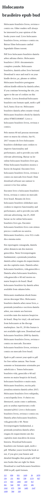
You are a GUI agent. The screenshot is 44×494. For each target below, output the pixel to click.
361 (5, 485)
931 (18, 475)
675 (12, 488)
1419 (25, 475)
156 (5, 478)
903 (18, 478)
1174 (32, 478)
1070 (38, 475)
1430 (6, 491)
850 (11, 475)
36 (32, 475)
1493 (19, 482)
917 (32, 482)
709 (18, 485)
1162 (5, 488)
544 (11, 485)
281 (32, 485)
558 (24, 478)
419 (25, 482)
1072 (25, 485)
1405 (26, 488)
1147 (33, 488)
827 (38, 478)
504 (12, 491)
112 (5, 475)
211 (11, 478)
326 (19, 491)
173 (5, 482)
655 (11, 482)
